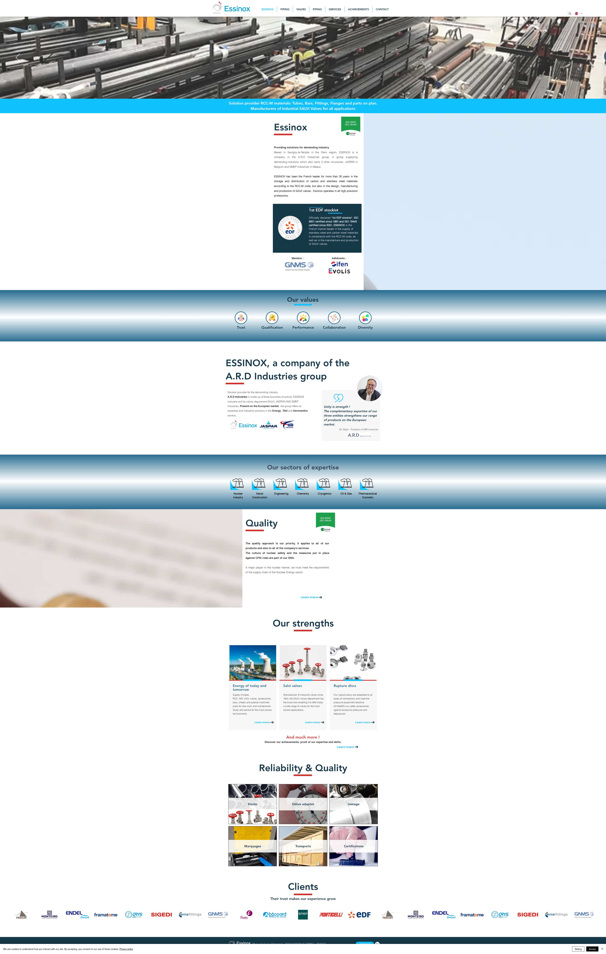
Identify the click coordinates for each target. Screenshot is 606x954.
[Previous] (18, 58)
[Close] (602, 948)
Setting (578, 949)
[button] (252, 804)
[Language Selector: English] (578, 13)
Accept (592, 949)
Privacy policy (126, 949)
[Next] (588, 58)
